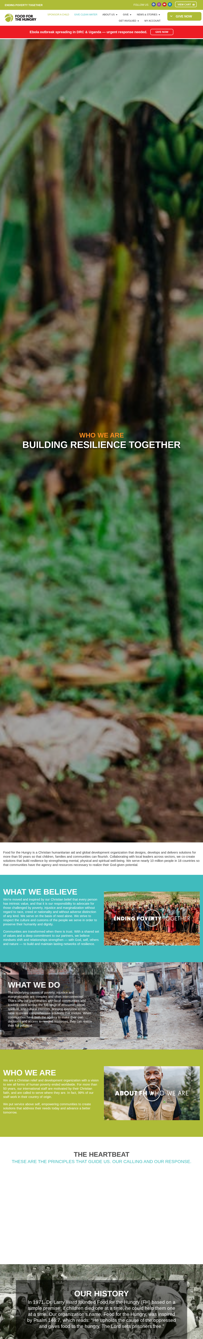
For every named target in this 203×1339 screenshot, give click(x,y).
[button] (152, 918)
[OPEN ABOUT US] (116, 15)
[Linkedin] (170, 4)
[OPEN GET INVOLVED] (138, 21)
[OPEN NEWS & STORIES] (159, 15)
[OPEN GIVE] (130, 15)
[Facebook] (154, 4)
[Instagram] (159, 4)
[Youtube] (164, 4)
